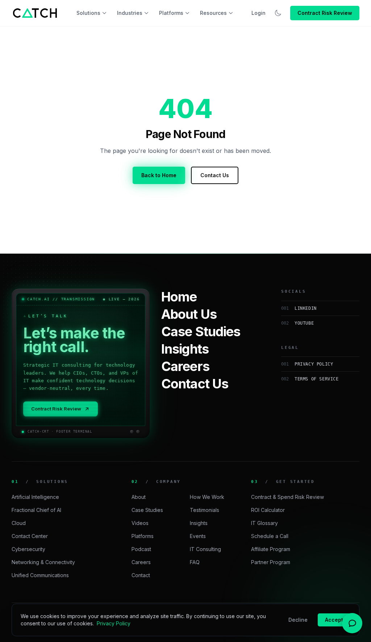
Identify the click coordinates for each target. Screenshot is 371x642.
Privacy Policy (113, 623)
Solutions (88, 13)
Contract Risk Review (324, 13)
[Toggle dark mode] (277, 13)
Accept (334, 620)
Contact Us (214, 175)
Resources (213, 13)
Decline (298, 620)
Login (258, 13)
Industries (129, 13)
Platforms (171, 13)
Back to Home (158, 175)
